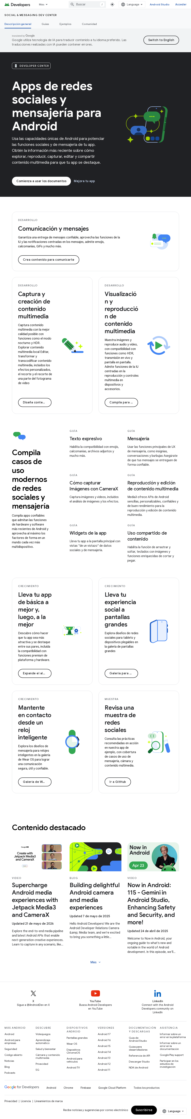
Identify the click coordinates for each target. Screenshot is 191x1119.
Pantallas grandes (77, 1037)
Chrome (68, 1087)
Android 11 (104, 1069)
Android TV (73, 1067)
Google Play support (172, 1055)
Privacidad (42, 1063)
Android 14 (104, 1052)
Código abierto (13, 1055)
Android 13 (104, 1058)
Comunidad (89, 24)
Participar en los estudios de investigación (169, 1063)
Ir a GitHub (117, 782)
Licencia (26, 1101)
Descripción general (17, 24)
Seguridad (10, 1049)
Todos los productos (146, 1087)
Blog (7, 1066)
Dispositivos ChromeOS (73, 1051)
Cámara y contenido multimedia (48, 1056)
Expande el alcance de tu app (37, 673)
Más (41, 4)
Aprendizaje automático (43, 1041)
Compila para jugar (123, 402)
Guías (45, 24)
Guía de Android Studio (138, 1039)
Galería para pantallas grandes (123, 673)
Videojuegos (43, 1034)
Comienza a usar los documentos (41, 181)
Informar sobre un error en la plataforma (173, 1035)
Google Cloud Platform (112, 1087)
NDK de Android (138, 1067)
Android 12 (104, 1063)
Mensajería (138, 439)
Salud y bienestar (46, 1049)
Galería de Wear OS (37, 782)
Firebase (86, 1087)
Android (9, 1034)
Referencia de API (139, 1055)
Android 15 (104, 1046)
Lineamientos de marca (49, 1101)
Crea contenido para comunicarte (48, 260)
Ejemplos (65, 24)
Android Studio (160, 4)
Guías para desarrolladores (138, 1048)
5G (37, 1069)
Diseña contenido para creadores (37, 402)
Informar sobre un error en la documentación (170, 1046)
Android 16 (104, 1040)
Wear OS (72, 1043)
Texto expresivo (86, 439)
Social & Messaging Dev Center (30, 15)
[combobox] (87, 4)
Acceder (181, 4)
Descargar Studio (139, 1061)
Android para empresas (12, 1041)
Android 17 (104, 1034)
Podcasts (9, 1072)
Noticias (9, 1061)
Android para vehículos (74, 1060)
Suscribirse (144, 1110)
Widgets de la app (88, 533)
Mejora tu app (84, 181)
